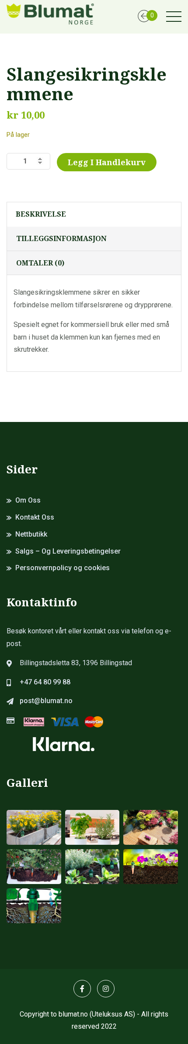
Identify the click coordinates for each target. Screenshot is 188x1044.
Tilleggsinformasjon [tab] (61, 238)
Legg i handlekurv (107, 162)
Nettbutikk (31, 534)
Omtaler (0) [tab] (40, 263)
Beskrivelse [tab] (41, 214)
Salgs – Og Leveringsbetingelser (68, 551)
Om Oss (28, 500)
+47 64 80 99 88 (45, 682)
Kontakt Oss (34, 517)
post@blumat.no (46, 701)
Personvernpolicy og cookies (62, 568)
